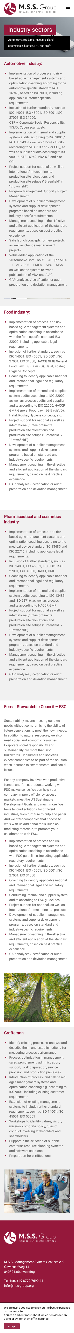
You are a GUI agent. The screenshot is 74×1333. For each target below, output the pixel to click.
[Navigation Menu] (68, 9)
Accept (12, 1326)
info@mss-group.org (19, 1286)
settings (43, 1318)
